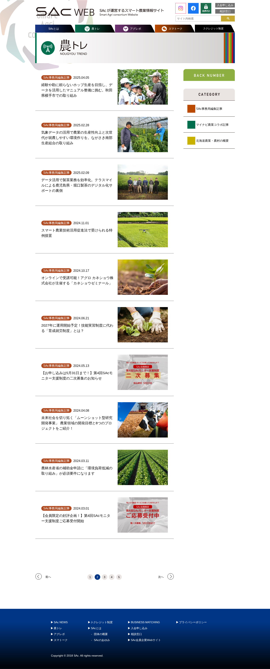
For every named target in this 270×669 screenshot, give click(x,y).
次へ (161, 576)
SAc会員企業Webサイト (146, 640)
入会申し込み (225, 5)
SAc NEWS (61, 622)
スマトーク (175, 28)
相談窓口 (225, 11)
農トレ (96, 28)
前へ (48, 576)
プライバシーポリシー (193, 622)
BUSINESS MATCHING (145, 622)
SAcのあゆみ (102, 640)
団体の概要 (101, 634)
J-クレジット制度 (213, 28)
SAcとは (53, 28)
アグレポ (135, 28)
